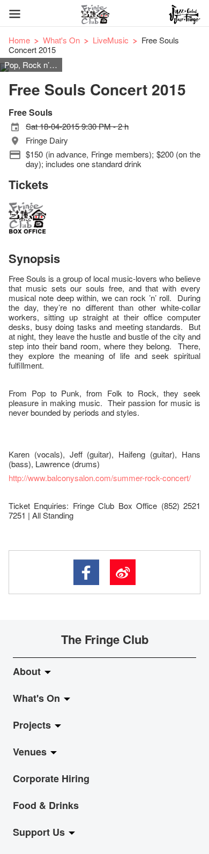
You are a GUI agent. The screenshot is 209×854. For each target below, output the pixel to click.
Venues (31, 752)
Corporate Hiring (51, 778)
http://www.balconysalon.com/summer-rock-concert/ (100, 477)
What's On (61, 40)
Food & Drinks (46, 805)
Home (19, 40)
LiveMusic (111, 40)
